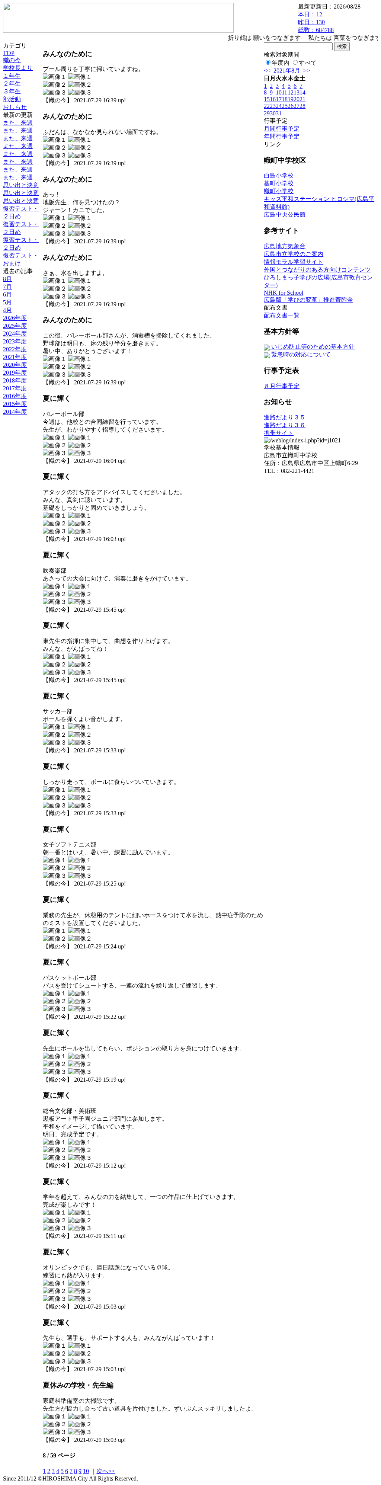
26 (291, 106)
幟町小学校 (279, 191)
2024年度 (15, 333)
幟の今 (12, 60)
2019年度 (15, 372)
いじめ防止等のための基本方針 (312, 346)
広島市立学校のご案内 (293, 254)
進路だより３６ (284, 425)
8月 (7, 279)
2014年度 (15, 412)
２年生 (12, 83)
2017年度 (15, 388)
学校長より (18, 68)
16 (273, 99)
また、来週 (18, 122)
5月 (7, 302)
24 (279, 106)
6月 (7, 294)
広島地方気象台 (284, 246)
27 (297, 106)
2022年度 (15, 349)
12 (291, 92)
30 (273, 113)
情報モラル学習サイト (293, 262)
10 (86, 1471)
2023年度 (15, 341)
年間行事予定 (282, 136)
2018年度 (15, 380)
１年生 (12, 76)
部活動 (12, 99)
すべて (308, 63)
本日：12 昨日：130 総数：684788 (316, 22)
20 (297, 99)
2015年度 (15, 404)
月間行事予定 (282, 128)
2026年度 (15, 318)
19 (291, 99)
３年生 (12, 91)
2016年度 (15, 396)
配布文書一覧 (282, 315)
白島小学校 (279, 175)
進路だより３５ (284, 417)
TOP (9, 53)
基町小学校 (279, 183)
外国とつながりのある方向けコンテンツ (317, 269)
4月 (7, 310)
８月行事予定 (282, 386)
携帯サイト (279, 433)
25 (285, 106)
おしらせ (15, 107)
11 (284, 92)
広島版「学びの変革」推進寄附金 (308, 300)
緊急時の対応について (300, 354)
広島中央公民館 (284, 214)
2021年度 (15, 357)
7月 (7, 287)
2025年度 (15, 326)
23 (273, 106)
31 (279, 113)
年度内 (280, 63)
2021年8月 (286, 70)
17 (279, 99)
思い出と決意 (21, 185)
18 (285, 99)
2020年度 (15, 365)
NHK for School (283, 292)
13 (297, 92)
